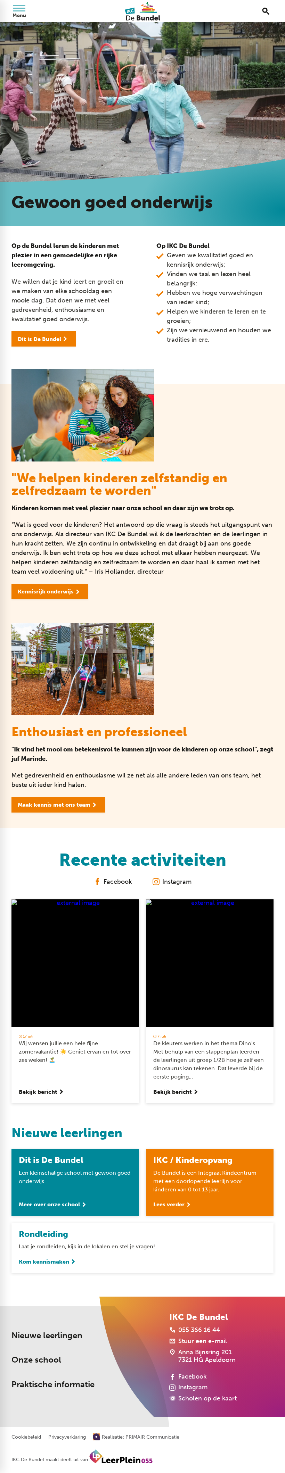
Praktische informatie (53, 1384)
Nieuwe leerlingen (46, 1335)
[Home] (143, 11)
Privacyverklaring (67, 1437)
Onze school (36, 1360)
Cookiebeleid (26, 1437)
